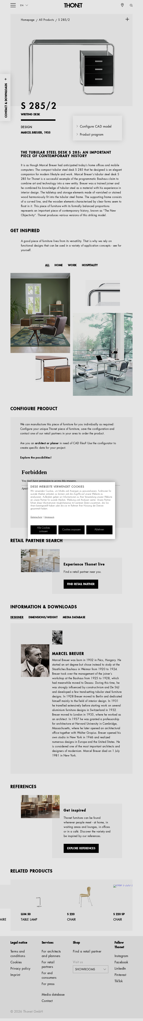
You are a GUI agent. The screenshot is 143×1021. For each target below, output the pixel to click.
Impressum (49, 517)
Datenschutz (36, 517)
